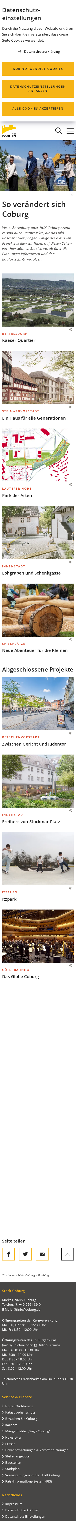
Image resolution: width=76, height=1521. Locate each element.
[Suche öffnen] (58, 131)
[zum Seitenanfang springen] (67, 1254)
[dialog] (38, 60)
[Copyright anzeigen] (70, 195)
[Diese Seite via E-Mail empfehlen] (42, 1254)
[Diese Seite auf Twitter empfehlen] (25, 1254)
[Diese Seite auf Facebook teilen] (8, 1254)
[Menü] (70, 131)
